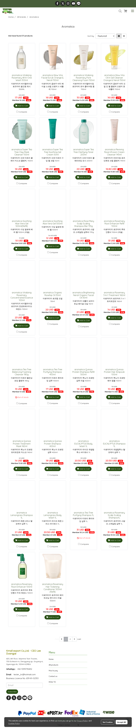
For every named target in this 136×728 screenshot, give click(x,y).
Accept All (121, 722)
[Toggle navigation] (132, 11)
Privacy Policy (82, 720)
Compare (23, 112)
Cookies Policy (14, 723)
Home (51, 659)
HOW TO (52, 682)
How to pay (53, 670)
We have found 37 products (20, 36)
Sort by (91, 36)
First (57, 639)
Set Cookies (108, 722)
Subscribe (12, 691)
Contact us (53, 676)
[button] (119, 11)
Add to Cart (22, 105)
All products (53, 665)
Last (79, 639)
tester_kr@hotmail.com (25, 674)
